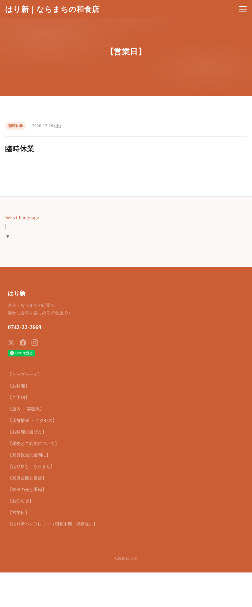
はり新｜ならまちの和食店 (52, 9)
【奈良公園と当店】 (27, 477)
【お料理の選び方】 (27, 431)
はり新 (17, 293)
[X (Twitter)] (11, 342)
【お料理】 (18, 385)
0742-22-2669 (24, 327)
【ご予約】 (18, 397)
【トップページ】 (25, 374)
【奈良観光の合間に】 (29, 454)
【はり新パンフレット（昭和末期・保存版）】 (52, 524)
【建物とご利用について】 (33, 443)
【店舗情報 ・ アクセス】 (32, 420)
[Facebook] (23, 342)
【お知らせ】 (20, 500)
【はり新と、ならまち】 (31, 466)
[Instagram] (35, 342)
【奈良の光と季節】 (27, 489)
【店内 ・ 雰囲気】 (26, 408)
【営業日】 (18, 512)
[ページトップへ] (238, 598)
